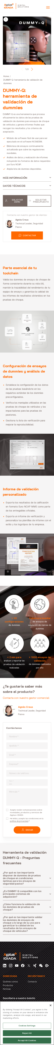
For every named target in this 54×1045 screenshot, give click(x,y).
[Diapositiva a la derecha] (32, 69)
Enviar (29, 830)
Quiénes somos (10, 981)
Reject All (27, 1033)
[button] (48, 7)
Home (6, 76)
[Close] (50, 1005)
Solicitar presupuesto (41, 201)
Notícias (7, 989)
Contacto (32, 981)
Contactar (29, 235)
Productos (8, 985)
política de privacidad (19, 821)
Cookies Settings (27, 1025)
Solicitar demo (17, 201)
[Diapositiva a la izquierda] (22, 69)
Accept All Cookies (27, 1040)
